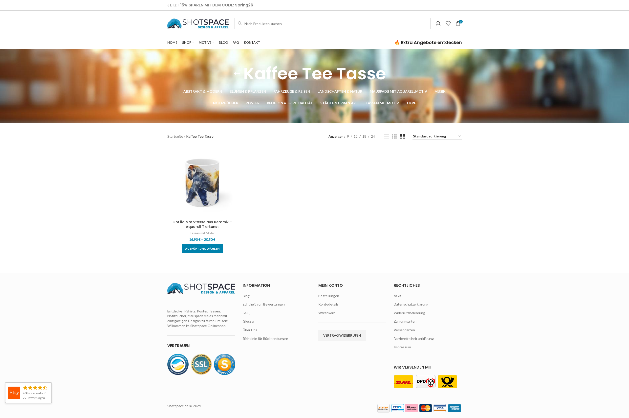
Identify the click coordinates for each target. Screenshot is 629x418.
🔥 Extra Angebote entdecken (428, 42)
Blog (246, 296)
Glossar (249, 321)
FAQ (246, 313)
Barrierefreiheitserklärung (414, 338)
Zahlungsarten (405, 321)
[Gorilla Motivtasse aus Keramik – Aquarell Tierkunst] (202, 182)
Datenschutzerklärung (411, 304)
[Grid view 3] (394, 136)
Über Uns (250, 330)
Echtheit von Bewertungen (264, 304)
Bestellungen (328, 296)
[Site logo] (198, 23)
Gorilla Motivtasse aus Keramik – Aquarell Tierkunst (202, 224)
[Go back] (237, 74)
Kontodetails (328, 304)
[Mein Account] (438, 23)
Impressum (402, 347)
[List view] (386, 136)
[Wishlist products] (448, 23)
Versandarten (404, 330)
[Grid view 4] (402, 136)
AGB (397, 296)
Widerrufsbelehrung (409, 313)
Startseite (175, 136)
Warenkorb (326, 313)
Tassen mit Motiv (202, 233)
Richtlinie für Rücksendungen (265, 338)
